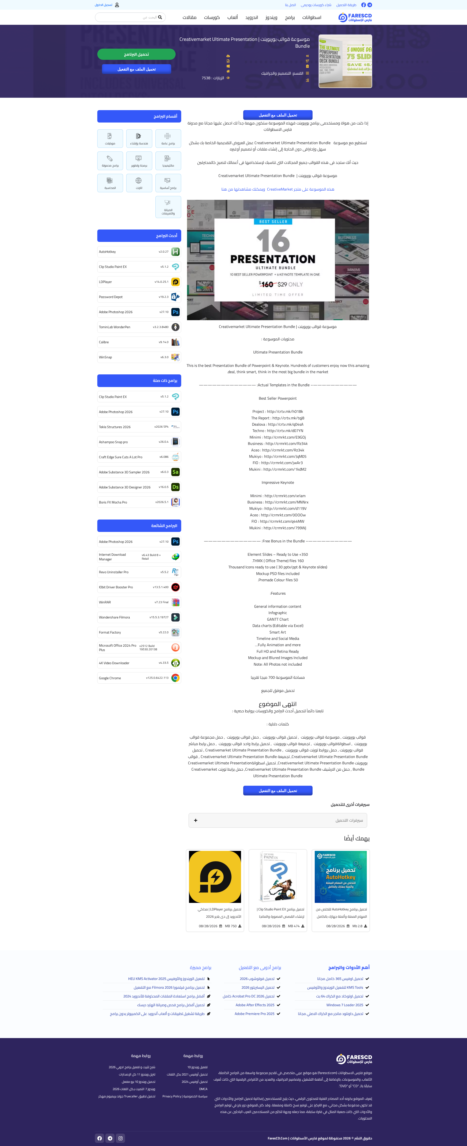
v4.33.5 (164, 662)
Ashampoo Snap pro (113, 442)
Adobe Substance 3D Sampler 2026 (124, 472)
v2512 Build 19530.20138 (148, 647)
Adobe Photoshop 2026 (116, 312)
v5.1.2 (165, 266)
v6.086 (164, 456)
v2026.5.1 (162, 502)
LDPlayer (105, 282)
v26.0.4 (164, 441)
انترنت (139, 188)
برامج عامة (168, 143)
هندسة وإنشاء (139, 143)
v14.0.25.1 (162, 281)
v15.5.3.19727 (159, 617)
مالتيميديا (168, 165)
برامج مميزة (200, 967)
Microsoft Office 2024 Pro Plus (117, 647)
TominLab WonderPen (114, 327)
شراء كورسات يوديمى (316, 5)
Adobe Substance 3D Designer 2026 (125, 487)
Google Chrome (110, 678)
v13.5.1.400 (161, 587)
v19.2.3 (164, 297)
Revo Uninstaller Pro (113, 572)
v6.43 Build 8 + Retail (151, 556)
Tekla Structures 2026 (115, 427)
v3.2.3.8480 (161, 327)
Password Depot (111, 297)
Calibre (104, 342)
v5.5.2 (165, 572)
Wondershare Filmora (114, 617)
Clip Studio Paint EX (113, 267)
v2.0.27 (164, 251)
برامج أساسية (168, 188)
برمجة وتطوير (139, 165)
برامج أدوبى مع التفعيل (260, 967)
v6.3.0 (165, 357)
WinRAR (105, 602)
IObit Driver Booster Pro (116, 587)
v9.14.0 (164, 342)
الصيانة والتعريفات (168, 211)
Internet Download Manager (112, 556)
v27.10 (164, 312)
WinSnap (105, 357)
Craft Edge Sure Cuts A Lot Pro (120, 457)
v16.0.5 (164, 487)
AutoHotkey (107, 251)
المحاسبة (110, 188)
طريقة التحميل (346, 5)
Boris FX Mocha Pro (113, 502)
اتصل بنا (290, 5)
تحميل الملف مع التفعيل (136, 69)
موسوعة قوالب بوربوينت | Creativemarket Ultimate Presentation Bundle (245, 42)
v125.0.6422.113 (157, 677)
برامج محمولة (110, 165)
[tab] (278, 820)
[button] (311, 17)
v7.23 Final (162, 602)
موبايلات (110, 143)
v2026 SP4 (161, 426)
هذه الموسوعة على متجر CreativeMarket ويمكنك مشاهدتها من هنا (277, 189)
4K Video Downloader (114, 663)
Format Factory (110, 632)
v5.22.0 (164, 632)
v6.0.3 (165, 472)
